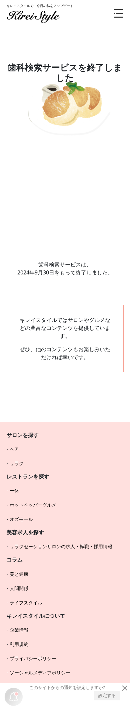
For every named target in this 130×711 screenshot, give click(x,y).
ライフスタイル (26, 602)
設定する (107, 695)
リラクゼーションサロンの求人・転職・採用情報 (61, 546)
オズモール (21, 519)
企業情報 (19, 630)
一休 (14, 490)
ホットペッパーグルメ (33, 505)
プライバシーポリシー (33, 658)
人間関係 (19, 588)
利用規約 (19, 644)
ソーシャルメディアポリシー (40, 672)
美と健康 (19, 574)
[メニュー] (113, 13)
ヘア (14, 449)
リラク (17, 463)
